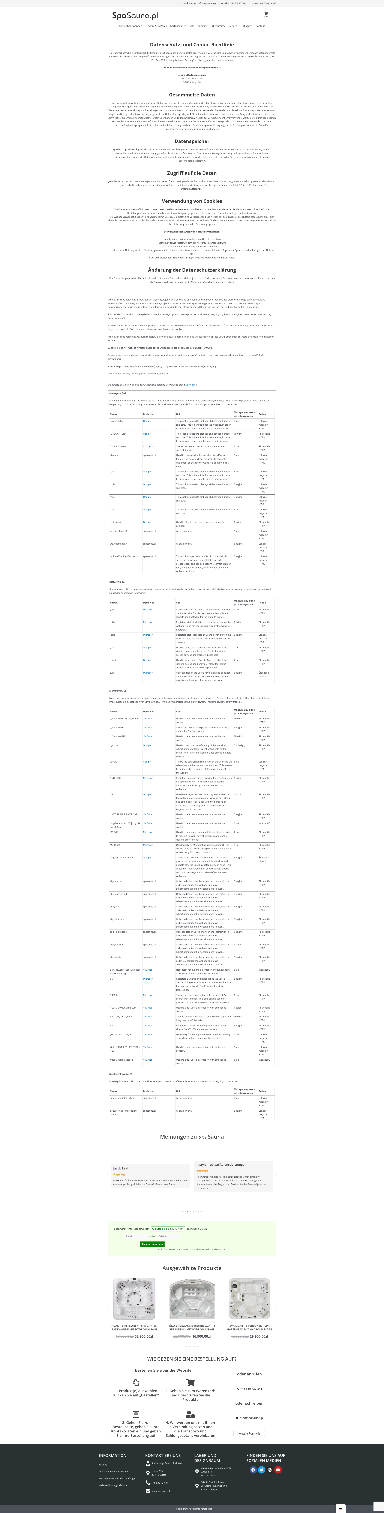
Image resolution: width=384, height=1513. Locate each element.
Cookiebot (190, 384)
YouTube (147, 718)
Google (147, 421)
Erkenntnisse (218, 26)
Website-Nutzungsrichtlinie (113, 1485)
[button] (108, 1175)
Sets (192, 26)
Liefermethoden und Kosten (113, 1471)
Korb (266, 16)
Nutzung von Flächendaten (208, 1249)
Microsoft (148, 609)
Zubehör (202, 26)
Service (233, 26)
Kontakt (260, 26)
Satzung (103, 1464)
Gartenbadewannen (130, 26)
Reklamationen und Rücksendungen (117, 1478)
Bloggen (247, 26)
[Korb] (266, 13)
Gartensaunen (178, 26)
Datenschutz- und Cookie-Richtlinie (117, 1492)
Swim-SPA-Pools (157, 26)
